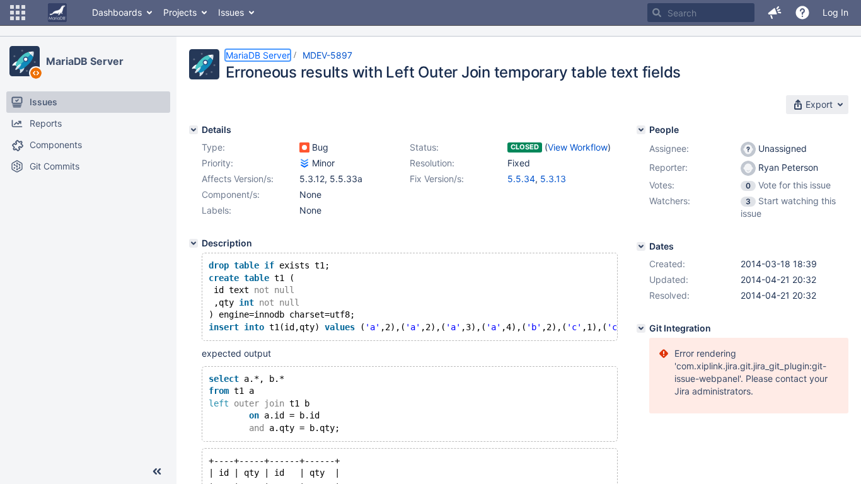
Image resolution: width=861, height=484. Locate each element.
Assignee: (669, 148)
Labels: (216, 210)
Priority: (217, 163)
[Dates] (641, 246)
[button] (17, 12)
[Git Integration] (641, 328)
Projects (180, 12)
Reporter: (668, 167)
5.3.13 (553, 178)
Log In (835, 12)
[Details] (193, 129)
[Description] (193, 243)
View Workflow (578, 147)
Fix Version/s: (437, 178)
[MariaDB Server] (24, 61)
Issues (231, 12)
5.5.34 (521, 178)
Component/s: (231, 194)
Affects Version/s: (238, 178)
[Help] (802, 12)
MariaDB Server (85, 61)
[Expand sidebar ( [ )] (157, 471)
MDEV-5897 (327, 55)
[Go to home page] (57, 12)
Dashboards (117, 12)
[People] (641, 129)
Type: (213, 147)
